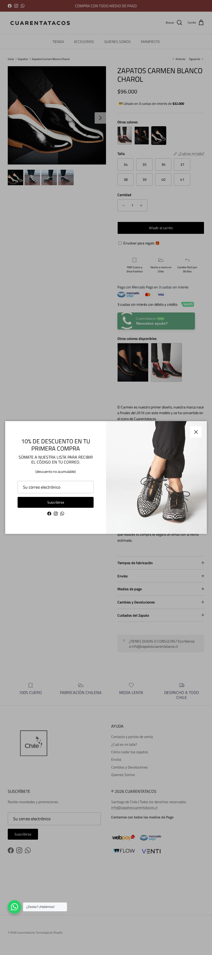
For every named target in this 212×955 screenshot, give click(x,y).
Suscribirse (55, 502)
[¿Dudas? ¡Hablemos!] (14, 907)
